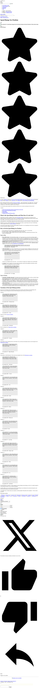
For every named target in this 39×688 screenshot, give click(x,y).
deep (1, 200)
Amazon (29, 495)
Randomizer (4, 7)
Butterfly (36, 495)
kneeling (21, 199)
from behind (18, 199)
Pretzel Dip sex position (4, 342)
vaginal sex (5, 199)
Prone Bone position (20, 217)
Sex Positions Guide (5, 5)
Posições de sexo (9, 12)
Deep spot (32, 199)
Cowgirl (12, 495)
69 (15, 495)
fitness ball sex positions (12, 327)
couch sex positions (10, 314)
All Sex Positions (5, 6)
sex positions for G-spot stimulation (18, 243)
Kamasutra (4, 8)
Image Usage (10, 681)
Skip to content (2, 14)
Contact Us (14, 681)
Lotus (33, 495)
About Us (2, 681)
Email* (11, 506)
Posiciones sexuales (9, 11)
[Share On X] (19, 554)
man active (13, 200)
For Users (5, 681)
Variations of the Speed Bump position (8, 213)
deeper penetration (13, 223)
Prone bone (19, 495)
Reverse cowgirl (24, 495)
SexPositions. (3, 16)
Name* (11, 505)
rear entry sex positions (16, 202)
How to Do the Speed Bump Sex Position (9, 210)
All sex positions (25, 200)
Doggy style (8, 495)
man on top (25, 199)
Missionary (3, 495)
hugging (7, 200)
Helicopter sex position (28, 355)
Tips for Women (5, 212)
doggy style (14, 199)
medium (19, 200)
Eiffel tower (2, 496)
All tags (29, 200)
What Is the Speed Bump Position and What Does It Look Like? (12, 209)
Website (11, 507)
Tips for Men (4, 211)
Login (1, 499)
